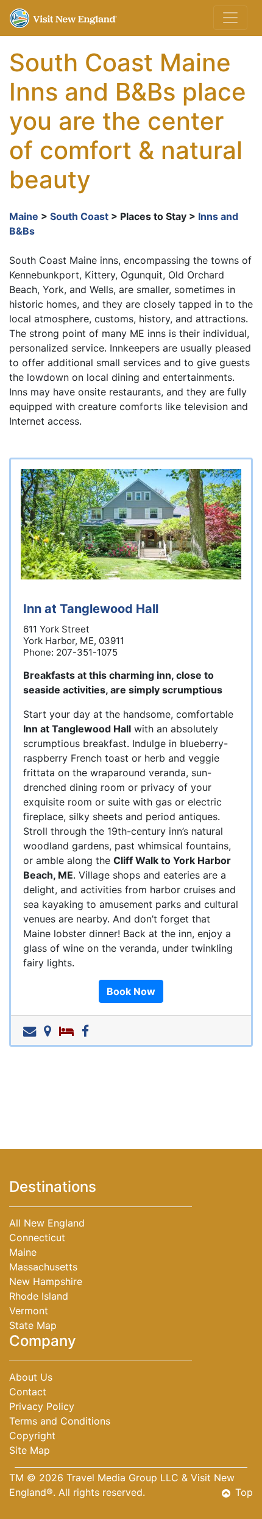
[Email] (32, 1030)
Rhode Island (38, 1296)
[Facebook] (88, 1030)
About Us (30, 1377)
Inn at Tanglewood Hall (90, 608)
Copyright (32, 1435)
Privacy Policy (41, 1406)
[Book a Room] (69, 1030)
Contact (27, 1392)
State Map (33, 1325)
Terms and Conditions (59, 1421)
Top (244, 1492)
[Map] (50, 1030)
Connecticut (37, 1237)
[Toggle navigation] (230, 17)
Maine (23, 216)
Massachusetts (43, 1267)
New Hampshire (45, 1281)
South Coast (79, 216)
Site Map (29, 1450)
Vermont (28, 1311)
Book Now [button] (131, 991)
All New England (47, 1223)
